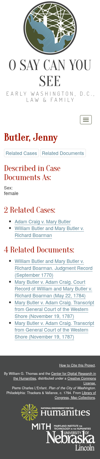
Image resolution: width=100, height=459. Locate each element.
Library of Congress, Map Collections (75, 395)
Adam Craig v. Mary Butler (43, 221)
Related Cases (21, 152)
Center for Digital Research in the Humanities (54, 376)
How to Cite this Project (77, 365)
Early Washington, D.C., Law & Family (51, 96)
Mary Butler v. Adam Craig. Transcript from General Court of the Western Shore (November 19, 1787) (54, 309)
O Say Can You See (50, 73)
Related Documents (63, 152)
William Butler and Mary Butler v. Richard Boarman (49, 231)
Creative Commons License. (81, 381)
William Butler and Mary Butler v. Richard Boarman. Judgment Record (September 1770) (54, 267)
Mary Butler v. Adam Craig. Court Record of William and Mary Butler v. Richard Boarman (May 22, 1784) (53, 288)
